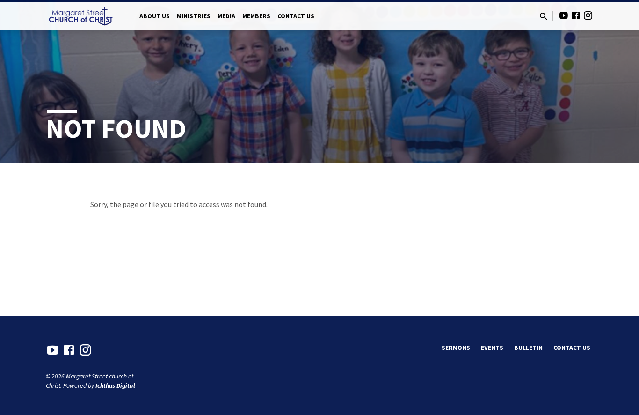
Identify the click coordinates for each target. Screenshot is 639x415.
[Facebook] (576, 15)
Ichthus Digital (115, 386)
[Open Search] (543, 16)
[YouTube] (564, 15)
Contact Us (295, 16)
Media (226, 16)
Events (492, 348)
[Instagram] (588, 15)
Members (256, 16)
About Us (154, 16)
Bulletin (528, 348)
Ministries (194, 16)
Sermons (456, 348)
